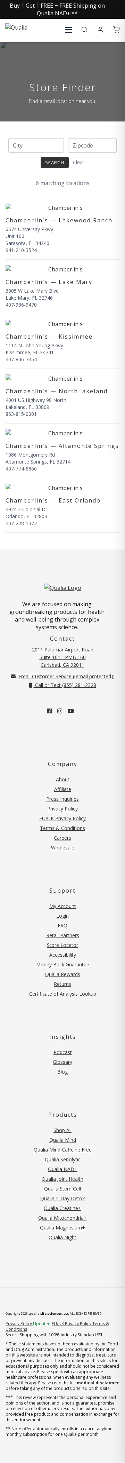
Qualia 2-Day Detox (62, 1198)
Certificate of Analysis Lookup (62, 993)
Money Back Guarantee (62, 964)
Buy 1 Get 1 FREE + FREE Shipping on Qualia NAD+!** (57, 9)
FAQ (62, 925)
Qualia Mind (62, 1140)
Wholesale (62, 847)
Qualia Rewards (62, 974)
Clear (78, 162)
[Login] (100, 30)
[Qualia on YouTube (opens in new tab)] (71, 711)
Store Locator (62, 945)
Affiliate (62, 789)
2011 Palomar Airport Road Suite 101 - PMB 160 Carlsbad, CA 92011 (62, 657)
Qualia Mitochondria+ (62, 1218)
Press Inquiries (62, 799)
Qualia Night (62, 1237)
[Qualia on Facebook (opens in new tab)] (49, 711)
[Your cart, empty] (116, 30)
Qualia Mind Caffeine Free (63, 1149)
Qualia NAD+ (62, 1169)
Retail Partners (62, 935)
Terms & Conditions (62, 828)
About (62, 779)
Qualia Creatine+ (62, 1208)
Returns (62, 984)
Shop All (62, 1130)
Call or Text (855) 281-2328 (65, 685)
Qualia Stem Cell (62, 1188)
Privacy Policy (62, 808)
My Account (62, 906)
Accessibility (62, 954)
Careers (62, 838)
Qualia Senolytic (63, 1159)
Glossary (62, 1062)
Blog (62, 1071)
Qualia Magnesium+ (62, 1227)
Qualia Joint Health (62, 1179)
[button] (68, 30)
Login (62, 915)
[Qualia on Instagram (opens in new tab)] (59, 711)
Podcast (62, 1052)
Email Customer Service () (66, 676)
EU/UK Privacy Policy (62, 818)
